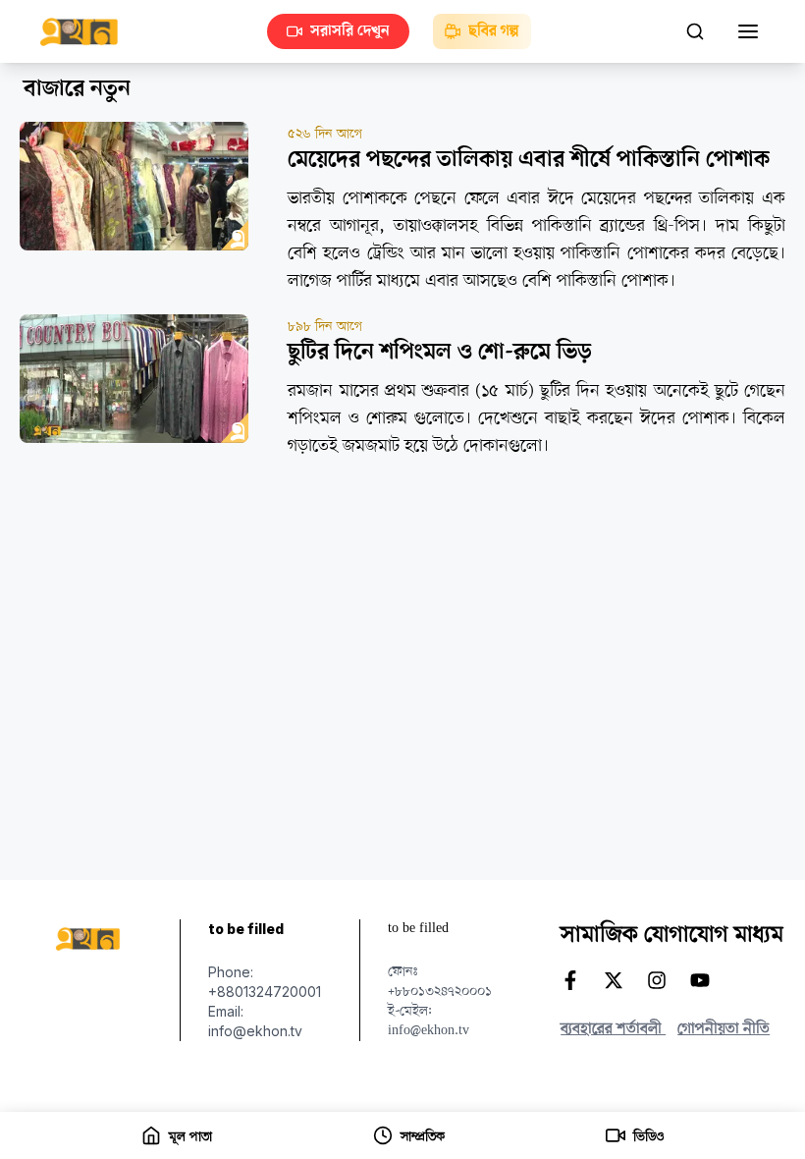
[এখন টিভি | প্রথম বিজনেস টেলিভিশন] (88, 32)
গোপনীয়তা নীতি (723, 1029)
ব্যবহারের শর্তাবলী (613, 1029)
